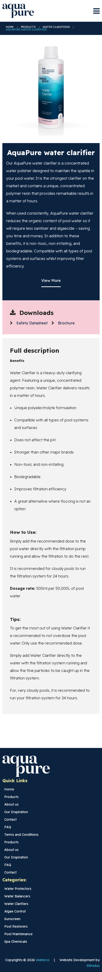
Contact (10, 819)
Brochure (66, 323)
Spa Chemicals (15, 941)
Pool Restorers (16, 926)
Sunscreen (12, 919)
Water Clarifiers (56, 27)
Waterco (42, 960)
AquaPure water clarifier (26, 29)
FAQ (7, 827)
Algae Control (15, 911)
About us (11, 804)
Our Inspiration (16, 812)
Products (28, 27)
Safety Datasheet (32, 323)
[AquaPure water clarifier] (51, 87)
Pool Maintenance (18, 934)
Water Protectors (17, 889)
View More (51, 280)
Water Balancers (17, 896)
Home (10, 27)
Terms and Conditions (21, 834)
